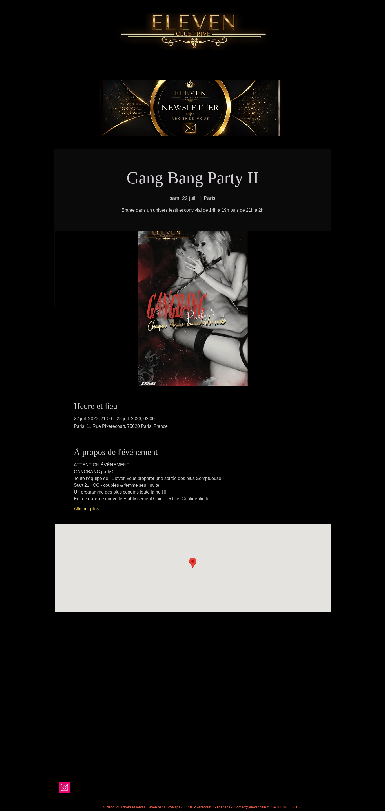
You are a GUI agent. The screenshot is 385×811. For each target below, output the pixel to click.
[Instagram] (64, 787)
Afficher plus (86, 508)
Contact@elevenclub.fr (251, 807)
